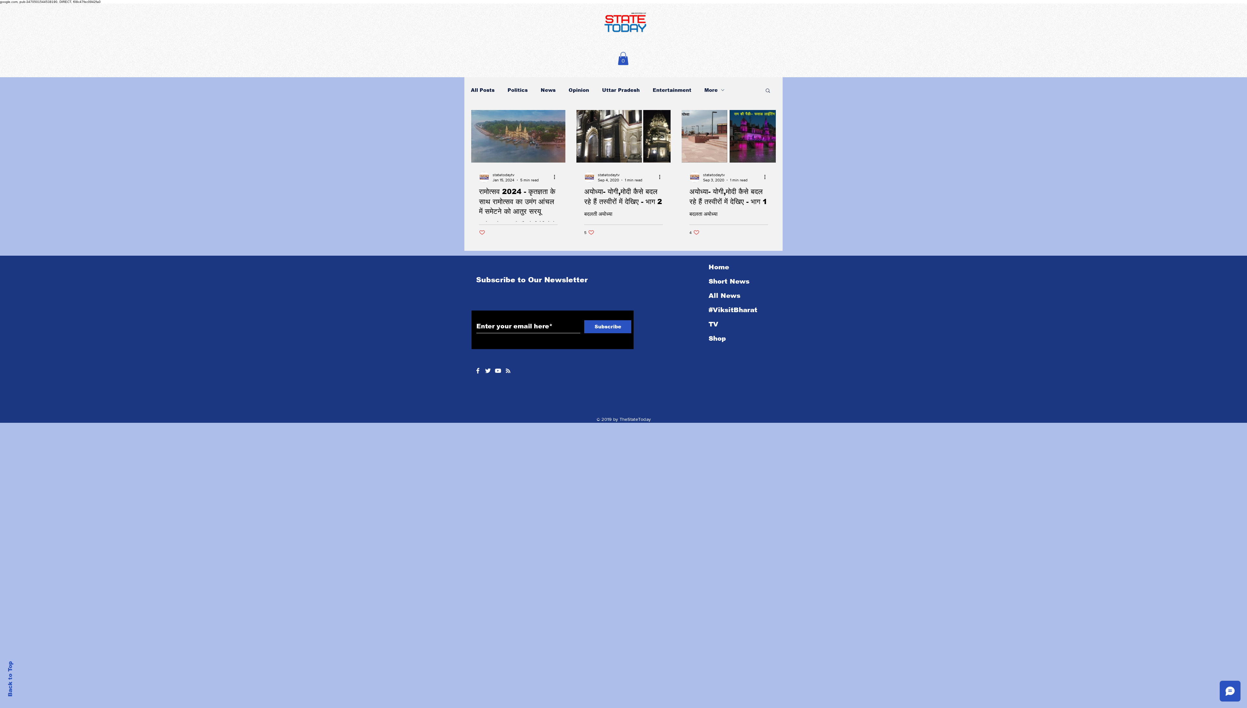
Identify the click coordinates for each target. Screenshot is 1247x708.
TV (713, 324)
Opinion (579, 90)
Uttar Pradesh (621, 90)
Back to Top (10, 679)
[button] (623, 58)
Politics (518, 90)
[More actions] (557, 177)
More (711, 90)
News (548, 90)
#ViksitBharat (733, 309)
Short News (729, 281)
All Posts (483, 90)
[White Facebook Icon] (478, 370)
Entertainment (672, 90)
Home (719, 267)
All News (724, 295)
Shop (717, 338)
